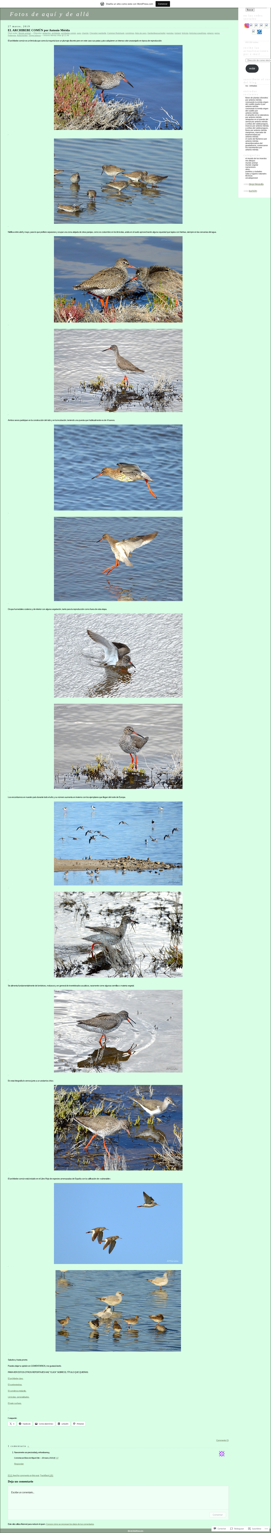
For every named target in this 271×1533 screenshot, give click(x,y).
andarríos (47, 33)
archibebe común (68, 33)
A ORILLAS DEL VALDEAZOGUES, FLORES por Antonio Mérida (256, 129)
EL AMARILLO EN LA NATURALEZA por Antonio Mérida (257, 116)
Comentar (218, 1514)
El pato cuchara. (14, 1403)
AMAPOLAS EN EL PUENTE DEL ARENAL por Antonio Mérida (256, 120)
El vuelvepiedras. (15, 1384)
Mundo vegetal (251, 165)
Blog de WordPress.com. (135, 1531)
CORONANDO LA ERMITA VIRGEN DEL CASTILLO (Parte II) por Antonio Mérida (256, 104)
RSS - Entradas (251, 86)
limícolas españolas (197, 33)
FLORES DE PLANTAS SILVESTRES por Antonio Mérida (256, 99)
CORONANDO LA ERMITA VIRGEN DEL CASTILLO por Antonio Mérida (256, 111)
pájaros (210, 33)
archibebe (56, 33)
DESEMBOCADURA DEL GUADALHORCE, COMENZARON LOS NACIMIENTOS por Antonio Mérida (256, 146)
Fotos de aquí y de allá (50, 14)
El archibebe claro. (15, 1378)
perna (217, 33)
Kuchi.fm (253, 191)
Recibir (252, 68)
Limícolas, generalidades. (18, 1397)
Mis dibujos (250, 161)
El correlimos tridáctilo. (17, 1391)
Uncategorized (251, 178)
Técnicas (248, 176)
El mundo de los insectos (256, 158)
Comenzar (162, 4)
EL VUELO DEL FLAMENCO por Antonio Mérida (256, 140)
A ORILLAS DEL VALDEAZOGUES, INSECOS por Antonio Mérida (257, 125)
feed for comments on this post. (24, 1475)
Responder (19, 1464)
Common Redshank (115, 33)
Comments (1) (222, 1440)
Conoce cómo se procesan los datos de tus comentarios (70, 1524)
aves (79, 33)
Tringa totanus (35, 35)
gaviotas (170, 33)
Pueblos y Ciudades (253, 171)
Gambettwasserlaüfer (156, 33)
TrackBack (46, 1475)
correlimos (129, 33)
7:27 (56, 1458)
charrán (85, 33)
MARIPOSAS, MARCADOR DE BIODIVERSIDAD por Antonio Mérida (255, 134)
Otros (247, 169)
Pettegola (12, 35)
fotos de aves (140, 33)
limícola (185, 33)
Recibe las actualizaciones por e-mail (256, 51)
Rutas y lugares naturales (255, 174)
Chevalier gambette (98, 33)
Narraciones (250, 167)
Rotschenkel (22, 35)
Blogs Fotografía (256, 184)
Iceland (178, 33)
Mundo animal (25, 33)
